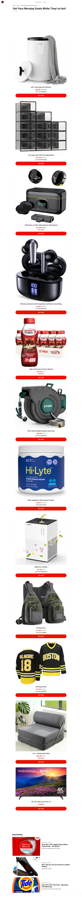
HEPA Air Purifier (41, 567)
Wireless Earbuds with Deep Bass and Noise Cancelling (41, 304)
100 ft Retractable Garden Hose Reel (41, 431)
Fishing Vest (41, 628)
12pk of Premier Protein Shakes (41, 369)
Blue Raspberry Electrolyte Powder (41, 500)
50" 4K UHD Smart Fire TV (41, 802)
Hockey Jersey (41, 687)
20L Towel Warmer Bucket (41, 87)
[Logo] (2, 2)
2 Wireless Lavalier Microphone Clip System (41, 225)
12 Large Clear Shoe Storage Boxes (41, 155)
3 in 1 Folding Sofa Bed (41, 753)
